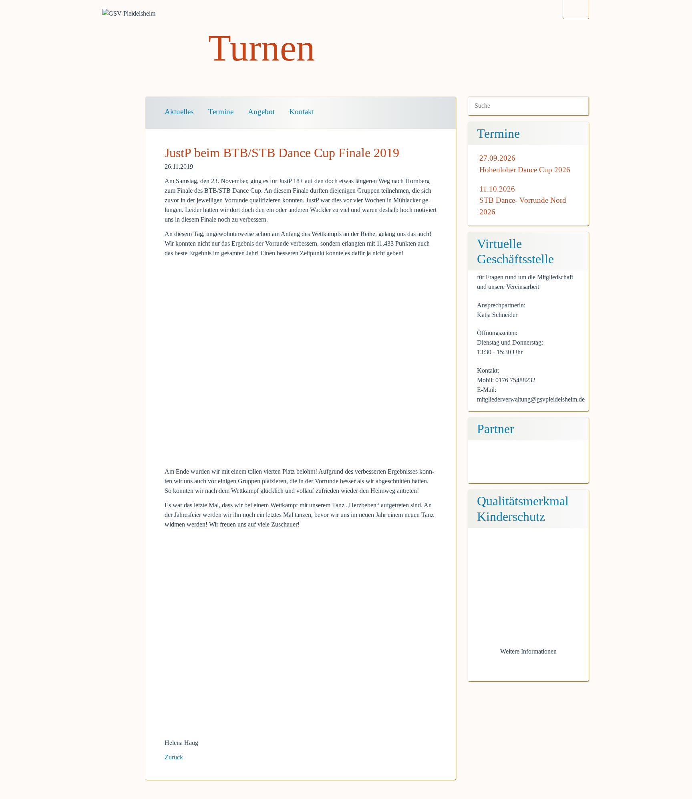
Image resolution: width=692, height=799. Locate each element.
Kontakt (301, 111)
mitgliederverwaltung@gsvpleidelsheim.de (531, 399)
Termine (220, 111)
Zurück (174, 757)
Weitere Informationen (528, 651)
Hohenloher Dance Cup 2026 (524, 169)
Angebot (261, 111)
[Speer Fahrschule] (528, 465)
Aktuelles (179, 111)
